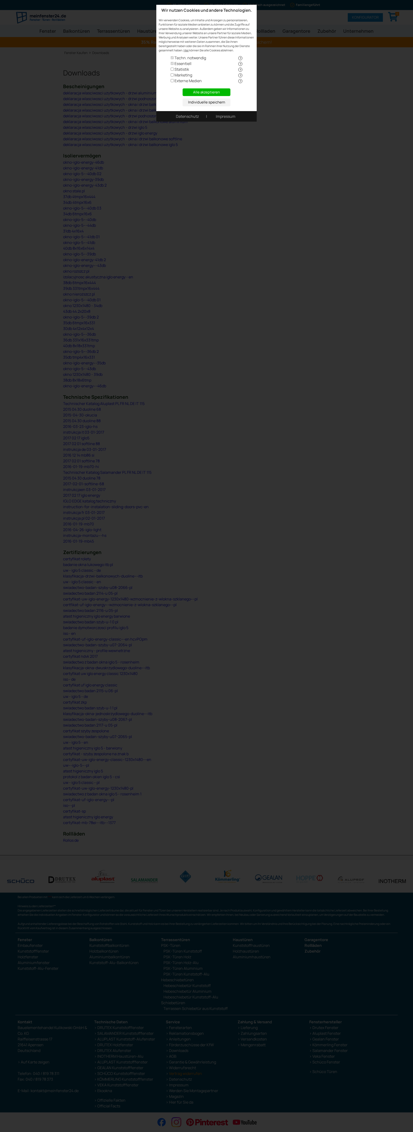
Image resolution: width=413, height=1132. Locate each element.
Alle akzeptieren (206, 92)
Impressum (225, 116)
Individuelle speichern (206, 102)
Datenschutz (187, 116)
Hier (186, 50)
